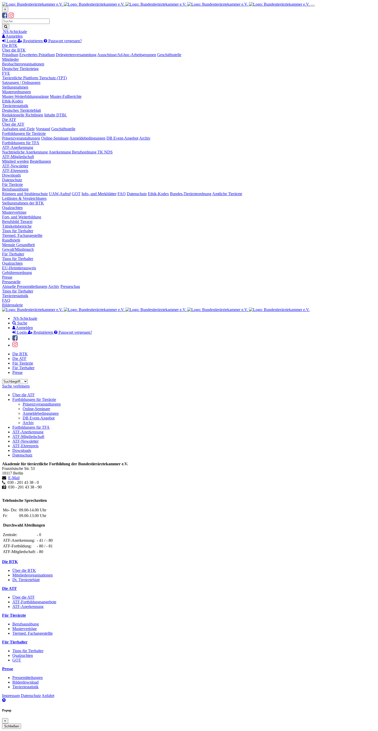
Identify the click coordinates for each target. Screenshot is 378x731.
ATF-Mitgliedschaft (18, 156)
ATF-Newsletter (15, 166)
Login (11, 41)
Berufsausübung (15, 189)
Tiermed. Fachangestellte (22, 235)
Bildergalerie (12, 305)
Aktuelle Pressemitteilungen (24, 286)
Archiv (144, 138)
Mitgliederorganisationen (32, 575)
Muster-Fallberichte (66, 96)
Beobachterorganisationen (23, 64)
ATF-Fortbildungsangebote (34, 602)
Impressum (11, 695)
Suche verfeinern (16, 386)
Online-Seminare (55, 138)
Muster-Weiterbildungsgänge (25, 96)
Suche (21, 323)
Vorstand (43, 129)
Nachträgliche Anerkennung (25, 152)
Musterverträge (14, 212)
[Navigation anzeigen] (313, 5)
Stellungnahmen (15, 87)
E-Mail (14, 478)
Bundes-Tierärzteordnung (190, 194)
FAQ (122, 194)
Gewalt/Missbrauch (18, 249)
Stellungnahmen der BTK (23, 203)
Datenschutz (12, 180)
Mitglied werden (15, 161)
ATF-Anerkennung (17, 147)
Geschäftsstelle (169, 55)
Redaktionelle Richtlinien (22, 115)
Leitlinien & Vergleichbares (24, 198)
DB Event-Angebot (122, 138)
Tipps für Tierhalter (17, 231)
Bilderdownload (25, 682)
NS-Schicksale (14, 31)
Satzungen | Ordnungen (21, 82)
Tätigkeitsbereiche (17, 226)
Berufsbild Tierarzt (17, 221)
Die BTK (9, 45)
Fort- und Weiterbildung (21, 217)
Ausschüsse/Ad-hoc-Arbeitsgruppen (126, 55)
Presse (7, 277)
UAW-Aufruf (60, 194)
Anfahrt (48, 695)
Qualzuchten (12, 207)
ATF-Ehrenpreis (15, 170)
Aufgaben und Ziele (18, 129)
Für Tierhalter (13, 254)
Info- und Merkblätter (99, 194)
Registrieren (33, 41)
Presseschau (70, 286)
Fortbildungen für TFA (20, 143)
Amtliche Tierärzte (227, 194)
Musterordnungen (16, 92)
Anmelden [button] (14, 36)
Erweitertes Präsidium (37, 55)
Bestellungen (40, 161)
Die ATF (9, 119)
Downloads (11, 175)
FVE (6, 73)
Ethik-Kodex (12, 101)
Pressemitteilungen (27, 677)
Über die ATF (13, 124)
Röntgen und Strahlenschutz (25, 194)
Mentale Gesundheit (18, 245)
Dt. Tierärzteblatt (26, 580)
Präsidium (10, 55)
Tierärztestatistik (15, 106)
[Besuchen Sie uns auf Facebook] (5, 16)
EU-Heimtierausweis (19, 268)
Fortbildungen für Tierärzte (24, 133)
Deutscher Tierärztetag (20, 68)
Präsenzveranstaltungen (21, 138)
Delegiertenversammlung (76, 55)
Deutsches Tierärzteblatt (21, 110)
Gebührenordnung (17, 272)
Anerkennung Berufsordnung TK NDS (81, 152)
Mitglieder (10, 59)
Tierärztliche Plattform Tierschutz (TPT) (34, 78)
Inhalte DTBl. (55, 115)
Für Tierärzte (12, 184)
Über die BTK (14, 50)
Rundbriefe (11, 240)
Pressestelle (11, 282)
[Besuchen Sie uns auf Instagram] (11, 16)
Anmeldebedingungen (87, 138)
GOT (76, 194)
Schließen (11, 726)
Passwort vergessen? (64, 41)
